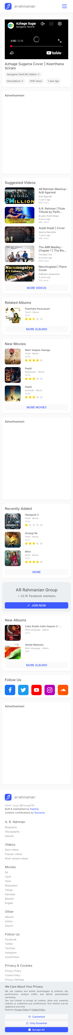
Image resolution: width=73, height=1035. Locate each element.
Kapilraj (34, 808)
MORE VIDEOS (36, 288)
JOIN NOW (39, 605)
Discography (12, 831)
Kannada (10, 894)
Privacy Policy (13, 970)
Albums (9, 916)
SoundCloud (12, 956)
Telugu (9, 889)
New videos (12, 849)
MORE (36, 572)
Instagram (11, 952)
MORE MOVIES (36, 407)
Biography (11, 827)
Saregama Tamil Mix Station (22, 74)
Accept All (38, 1029)
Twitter (9, 943)
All (6, 872)
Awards (9, 835)
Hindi (8, 881)
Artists (8, 921)
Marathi (9, 898)
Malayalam (11, 885)
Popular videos (13, 854)
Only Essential (38, 1023)
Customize (38, 1016)
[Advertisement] (36, 135)
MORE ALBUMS (36, 329)
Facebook (10, 939)
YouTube (10, 948)
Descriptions (14, 81)
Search (9, 925)
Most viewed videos (16, 858)
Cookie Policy (13, 975)
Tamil (8, 876)
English (9, 903)
